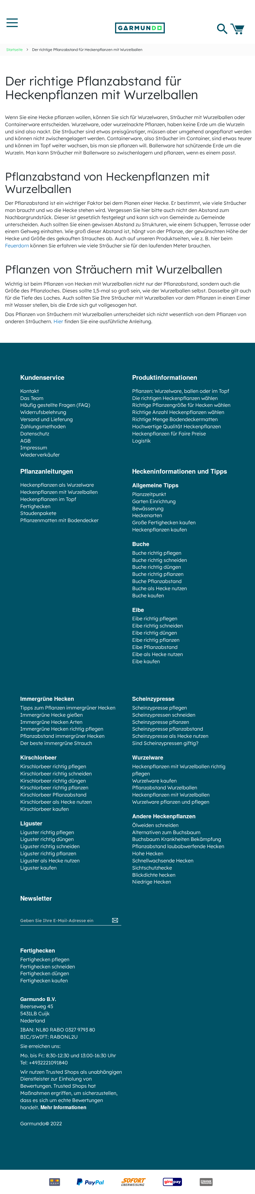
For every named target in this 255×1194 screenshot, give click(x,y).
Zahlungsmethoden (43, 426)
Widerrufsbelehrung (43, 412)
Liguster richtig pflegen (47, 832)
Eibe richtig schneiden (157, 625)
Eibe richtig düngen (154, 633)
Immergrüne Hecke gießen (51, 715)
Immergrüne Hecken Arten (51, 722)
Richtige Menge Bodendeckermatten (175, 419)
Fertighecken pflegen (44, 959)
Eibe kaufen (146, 661)
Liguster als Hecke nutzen (50, 860)
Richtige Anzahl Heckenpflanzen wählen (178, 412)
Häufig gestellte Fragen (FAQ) (55, 405)
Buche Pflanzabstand (157, 581)
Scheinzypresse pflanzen (160, 722)
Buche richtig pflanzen (157, 574)
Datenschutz (34, 433)
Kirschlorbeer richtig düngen (53, 781)
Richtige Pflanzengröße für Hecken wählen (181, 405)
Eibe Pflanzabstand (155, 647)
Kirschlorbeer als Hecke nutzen (56, 802)
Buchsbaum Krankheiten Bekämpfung (176, 839)
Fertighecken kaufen (44, 980)
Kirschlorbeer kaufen (44, 809)
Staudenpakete (38, 513)
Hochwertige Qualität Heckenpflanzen (176, 426)
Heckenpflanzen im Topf (48, 499)
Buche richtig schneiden (159, 560)
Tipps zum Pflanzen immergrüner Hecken (67, 708)
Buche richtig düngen (156, 567)
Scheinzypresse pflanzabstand (167, 729)
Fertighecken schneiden (47, 966)
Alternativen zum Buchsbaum (166, 832)
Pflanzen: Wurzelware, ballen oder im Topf (180, 391)
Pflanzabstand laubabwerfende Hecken (178, 846)
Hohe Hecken (147, 853)
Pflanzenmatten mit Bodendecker (59, 520)
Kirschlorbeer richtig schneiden (56, 773)
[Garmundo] (140, 28)
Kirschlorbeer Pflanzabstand (53, 795)
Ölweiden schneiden (155, 825)
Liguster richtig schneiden (50, 846)
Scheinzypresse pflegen (159, 708)
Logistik (141, 441)
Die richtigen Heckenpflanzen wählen (175, 398)
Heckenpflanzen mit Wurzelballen (59, 492)
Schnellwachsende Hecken (162, 860)
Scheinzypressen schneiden (163, 715)
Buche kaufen (148, 595)
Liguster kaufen (38, 868)
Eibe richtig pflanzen (155, 640)
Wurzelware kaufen (154, 781)
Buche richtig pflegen (156, 553)
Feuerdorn (17, 245)
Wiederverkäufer (40, 455)
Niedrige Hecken (151, 882)
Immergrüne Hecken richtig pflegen (61, 729)
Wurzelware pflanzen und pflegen (170, 802)
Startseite (14, 49)
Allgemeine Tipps (155, 485)
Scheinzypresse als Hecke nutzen (170, 736)
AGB (25, 441)
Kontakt (29, 391)
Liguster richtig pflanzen (48, 853)
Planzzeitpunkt (149, 494)
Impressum (33, 447)
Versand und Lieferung (46, 419)
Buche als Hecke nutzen (159, 588)
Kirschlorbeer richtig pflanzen (54, 787)
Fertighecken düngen (44, 973)
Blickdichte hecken (153, 875)
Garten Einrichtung (154, 501)
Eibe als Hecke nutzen (157, 654)
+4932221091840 (48, 1062)
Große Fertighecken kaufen (164, 522)
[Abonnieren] (115, 920)
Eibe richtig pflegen (154, 618)
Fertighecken (35, 506)
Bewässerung (148, 508)
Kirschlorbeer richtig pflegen (53, 766)
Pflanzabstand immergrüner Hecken (62, 736)
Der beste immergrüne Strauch (56, 743)
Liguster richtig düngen (47, 839)
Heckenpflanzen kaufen (159, 529)
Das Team (32, 398)
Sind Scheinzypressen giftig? (165, 743)
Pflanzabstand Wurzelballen (164, 787)
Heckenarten (147, 515)
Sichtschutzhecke (152, 868)
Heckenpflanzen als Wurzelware (57, 485)
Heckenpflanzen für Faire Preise (169, 433)
